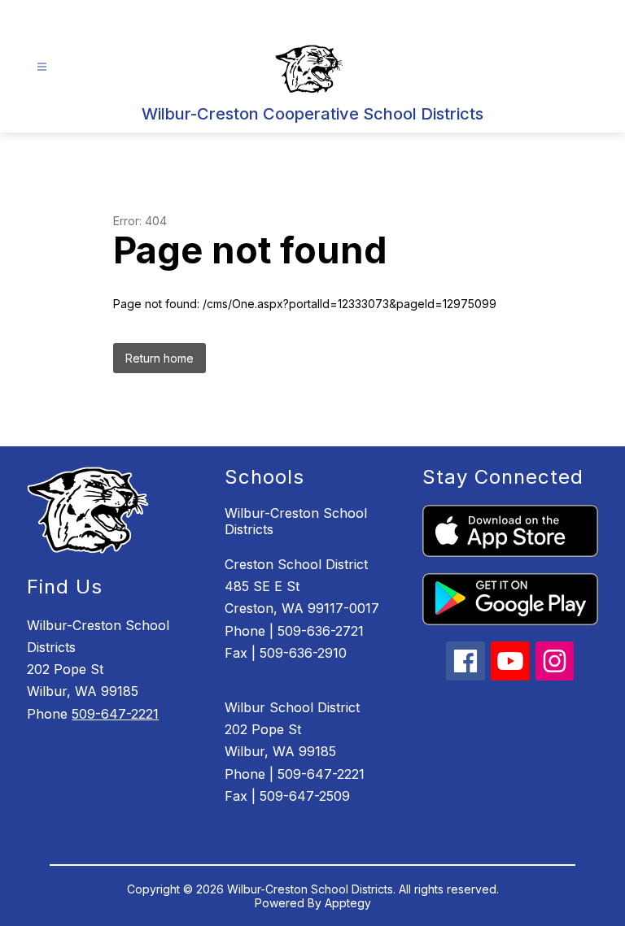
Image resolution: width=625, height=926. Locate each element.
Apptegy (348, 903)
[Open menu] (42, 67)
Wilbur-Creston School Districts (296, 521)
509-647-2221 (115, 714)
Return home (159, 358)
